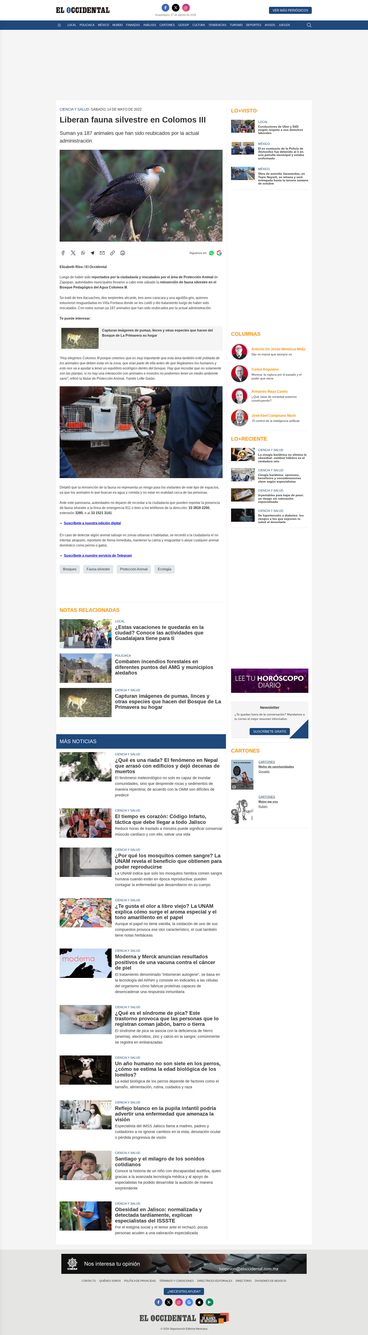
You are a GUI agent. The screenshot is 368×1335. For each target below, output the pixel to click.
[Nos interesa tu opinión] (184, 1264)
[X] (176, 8)
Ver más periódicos (290, 10)
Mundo (117, 25)
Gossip (183, 25)
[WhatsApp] (83, 252)
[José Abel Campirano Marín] (239, 418)
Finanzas (133, 25)
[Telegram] (92, 252)
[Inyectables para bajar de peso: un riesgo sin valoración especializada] (242, 495)
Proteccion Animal (134, 569)
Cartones (167, 25)
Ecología (164, 569)
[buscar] (309, 25)
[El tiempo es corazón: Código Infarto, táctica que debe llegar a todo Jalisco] (86, 825)
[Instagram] (186, 8)
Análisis (149, 25)
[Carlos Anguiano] (239, 373)
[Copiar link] (112, 252)
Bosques (69, 569)
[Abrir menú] (59, 25)
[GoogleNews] (189, 1302)
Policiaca (87, 25)
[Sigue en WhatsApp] (211, 253)
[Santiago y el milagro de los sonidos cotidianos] (86, 1173)
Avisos (270, 25)
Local (71, 25)
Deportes (253, 25)
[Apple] (199, 1302)
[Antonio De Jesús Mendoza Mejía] (239, 351)
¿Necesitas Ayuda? (183, 1291)
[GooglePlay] (209, 1302)
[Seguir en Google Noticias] (219, 253)
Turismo (236, 25)
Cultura (199, 25)
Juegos (284, 25)
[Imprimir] (122, 252)
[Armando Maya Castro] (239, 395)
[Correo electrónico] (102, 252)
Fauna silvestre (98, 569)
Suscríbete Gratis (269, 731)
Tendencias (217, 25)
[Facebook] (165, 8)
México (103, 25)
